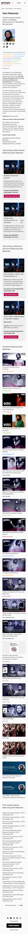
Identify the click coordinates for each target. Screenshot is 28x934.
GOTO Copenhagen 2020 (19, 56)
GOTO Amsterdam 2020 (8, 56)
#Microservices (5, 68)
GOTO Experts (9, 8)
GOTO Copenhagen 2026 (8, 52)
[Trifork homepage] (14, 925)
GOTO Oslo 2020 (16, 58)
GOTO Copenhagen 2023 (19, 54)
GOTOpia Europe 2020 (8, 58)
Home (2, 8)
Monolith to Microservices (9, 142)
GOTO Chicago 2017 (7, 65)
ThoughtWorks (13, 104)
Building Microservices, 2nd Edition (11, 144)
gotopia (5, 2)
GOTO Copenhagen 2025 (19, 52)
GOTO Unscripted (6, 61)
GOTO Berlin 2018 (15, 61)
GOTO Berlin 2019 (18, 60)
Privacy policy (14, 921)
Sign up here (8, 322)
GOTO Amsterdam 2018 (8, 63)
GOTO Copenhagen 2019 (8, 60)
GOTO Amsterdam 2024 (8, 54)
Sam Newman (17, 8)
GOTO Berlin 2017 (18, 63)
